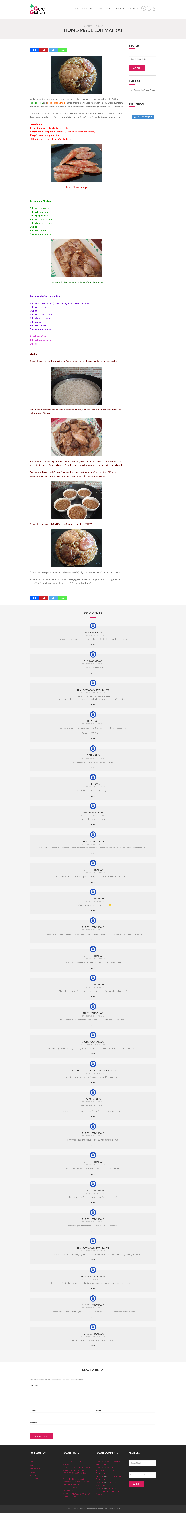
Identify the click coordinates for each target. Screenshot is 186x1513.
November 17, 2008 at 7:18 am (93, 786)
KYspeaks (99, 1461)
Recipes (33, 1472)
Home (32, 1461)
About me (33, 1475)
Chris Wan (80, 1509)
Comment (35, 1385)
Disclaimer (34, 1479)
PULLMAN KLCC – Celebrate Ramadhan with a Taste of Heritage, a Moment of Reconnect (76, 1481)
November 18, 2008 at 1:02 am (93, 901)
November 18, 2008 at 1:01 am (93, 872)
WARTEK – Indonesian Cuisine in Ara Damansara (105, 1470)
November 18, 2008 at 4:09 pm (93, 1044)
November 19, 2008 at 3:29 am (93, 1136)
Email (98, 1410)
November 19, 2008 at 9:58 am (93, 1250)
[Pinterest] (43, 48)
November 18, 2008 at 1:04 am (93, 930)
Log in (117, 1509)
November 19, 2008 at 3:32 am (93, 1222)
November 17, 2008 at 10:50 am (93, 815)
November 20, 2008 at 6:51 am (93, 1308)
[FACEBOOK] (149, 8)
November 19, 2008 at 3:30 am (93, 1164)
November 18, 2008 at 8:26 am (93, 1016)
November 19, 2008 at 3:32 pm (93, 1279)
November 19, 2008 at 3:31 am (93, 1193)
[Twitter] (53, 48)
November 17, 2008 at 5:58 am (93, 724)
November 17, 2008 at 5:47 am (93, 692)
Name (33, 1410)
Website (33, 1422)
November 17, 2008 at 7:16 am (93, 758)
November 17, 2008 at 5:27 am (93, 664)
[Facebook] (34, 48)
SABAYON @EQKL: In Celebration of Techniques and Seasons (109, 1491)
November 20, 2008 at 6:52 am (93, 1336)
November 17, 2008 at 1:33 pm (93, 844)
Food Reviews (35, 1468)
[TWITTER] (143, 8)
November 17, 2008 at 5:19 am (93, 635)
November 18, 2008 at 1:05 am (93, 958)
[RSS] (154, 8)
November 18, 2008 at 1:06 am (93, 987)
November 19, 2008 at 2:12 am (93, 1102)
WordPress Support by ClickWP (99, 1509)
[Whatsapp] (62, 48)
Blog (31, 1465)
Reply (93, 644)
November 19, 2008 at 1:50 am (93, 1073)
